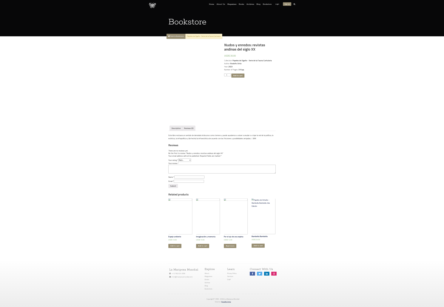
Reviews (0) (188, 128)
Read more (230, 246)
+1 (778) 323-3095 (178, 273)
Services (230, 276)
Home (211, 4)
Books (241, 4)
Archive (207, 282)
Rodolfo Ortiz (226, 302)
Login (277, 4)
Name (171, 177)
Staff (229, 279)
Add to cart (238, 75)
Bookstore (267, 4)
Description (176, 128)
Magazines (231, 4)
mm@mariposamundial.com (182, 277)
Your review (173, 163)
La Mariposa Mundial (183, 270)
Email (171, 181)
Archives (250, 4)
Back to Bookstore (177, 36)
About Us (220, 4)
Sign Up (287, 4)
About (207, 273)
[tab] (176, 128)
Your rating (173, 160)
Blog (258, 4)
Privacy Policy (232, 273)
